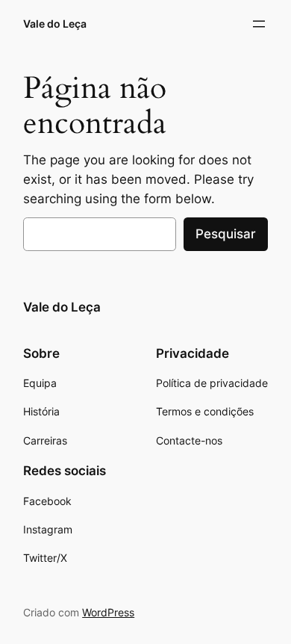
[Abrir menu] (259, 24)
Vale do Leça (55, 23)
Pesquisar (225, 233)
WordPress (108, 612)
